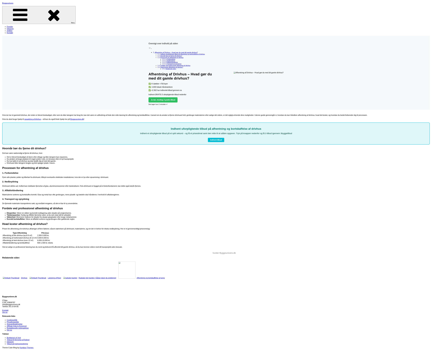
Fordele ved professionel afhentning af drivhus (175, 65)
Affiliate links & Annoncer (17, 326)
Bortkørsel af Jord (14, 338)
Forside (10, 27)
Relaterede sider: (171, 69)
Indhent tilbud (216, 140)
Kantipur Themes (26, 348)
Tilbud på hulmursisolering (17, 344)
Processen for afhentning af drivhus (171, 57)
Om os (4, 312)
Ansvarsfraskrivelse (14, 324)
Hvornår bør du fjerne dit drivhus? (171, 56)
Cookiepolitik (12, 320)
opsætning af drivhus (32, 119)
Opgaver (10, 29)
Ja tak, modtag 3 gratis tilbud (163, 100)
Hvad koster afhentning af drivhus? (171, 67)
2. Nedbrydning (170, 60)
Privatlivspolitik (13, 322)
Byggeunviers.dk (77, 119)
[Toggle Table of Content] (150, 49)
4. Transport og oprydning (173, 64)
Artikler (9, 31)
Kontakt (10, 33)
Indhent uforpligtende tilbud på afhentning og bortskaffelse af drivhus (182, 54)
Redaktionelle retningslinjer (18, 328)
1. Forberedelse (170, 59)
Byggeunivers (7, 3)
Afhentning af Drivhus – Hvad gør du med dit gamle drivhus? (176, 52)
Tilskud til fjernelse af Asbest (18, 340)
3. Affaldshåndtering (172, 62)
